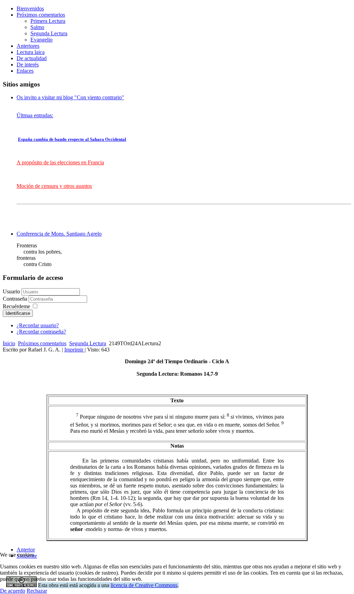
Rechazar (37, 591)
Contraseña (16, 299)
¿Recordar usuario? (38, 325)
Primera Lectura (47, 21)
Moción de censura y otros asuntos (54, 186)
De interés (28, 64)
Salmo (37, 27)
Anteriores (28, 46)
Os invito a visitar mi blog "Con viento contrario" (70, 97)
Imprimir (74, 350)
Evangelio (41, 40)
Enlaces (25, 71)
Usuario (11, 291)
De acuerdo (12, 591)
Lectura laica (31, 52)
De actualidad (32, 58)
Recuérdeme (16, 306)
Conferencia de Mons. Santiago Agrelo (59, 234)
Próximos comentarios (41, 15)
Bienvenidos (30, 8)
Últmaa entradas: (35, 115)
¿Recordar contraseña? (41, 332)
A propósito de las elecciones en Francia (60, 162)
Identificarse (18, 313)
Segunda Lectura (48, 33)
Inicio (9, 343)
